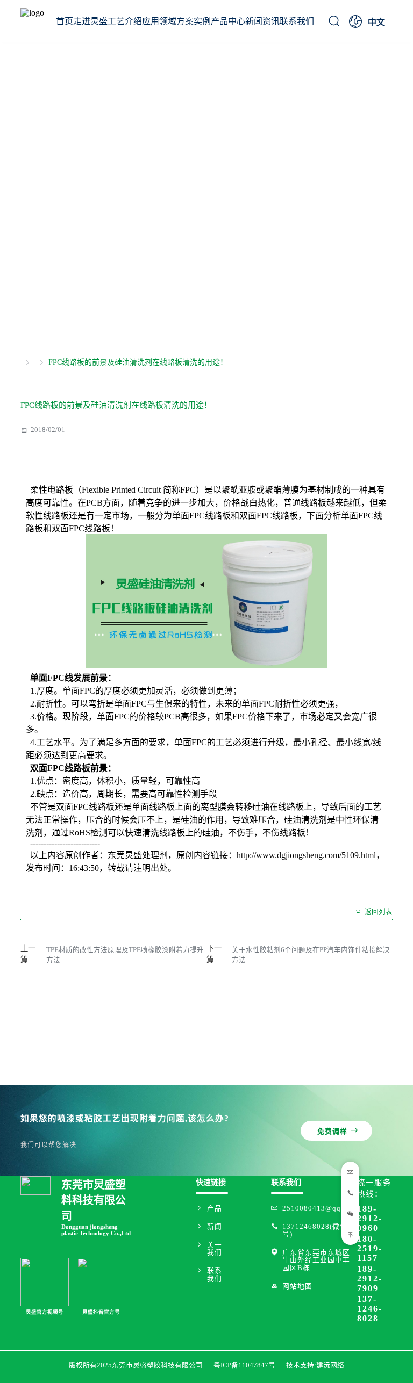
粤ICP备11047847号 (244, 1365)
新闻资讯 (262, 21)
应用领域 (159, 21)
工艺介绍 (125, 21)
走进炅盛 (90, 21)
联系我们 (297, 21)
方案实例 (193, 21)
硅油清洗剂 (305, 819)
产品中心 (228, 21)
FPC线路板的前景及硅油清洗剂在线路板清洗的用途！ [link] (137, 362)
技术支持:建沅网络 (315, 1365)
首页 (64, 21)
